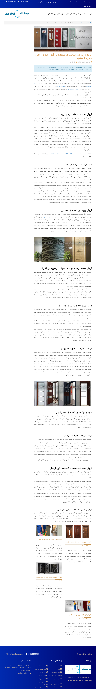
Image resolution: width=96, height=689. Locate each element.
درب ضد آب (43, 672)
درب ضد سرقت (87, 2)
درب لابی (57, 669)
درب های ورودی (50, 2)
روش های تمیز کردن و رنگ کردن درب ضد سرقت (50, 539)
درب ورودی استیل (41, 676)
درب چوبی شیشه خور (40, 687)
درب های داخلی (61, 2)
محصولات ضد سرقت (74, 2)
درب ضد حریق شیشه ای (74, 89)
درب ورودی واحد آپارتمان (42, 683)
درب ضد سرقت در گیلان (71, 154)
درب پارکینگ (56, 687)
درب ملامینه (56, 679)
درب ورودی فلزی (55, 684)
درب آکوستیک (40, 2)
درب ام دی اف (42, 666)
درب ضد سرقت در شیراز (53, 154)
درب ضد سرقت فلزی (40, 669)
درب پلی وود (42, 679)
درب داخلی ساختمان (54, 676)
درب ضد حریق (87, 6)
